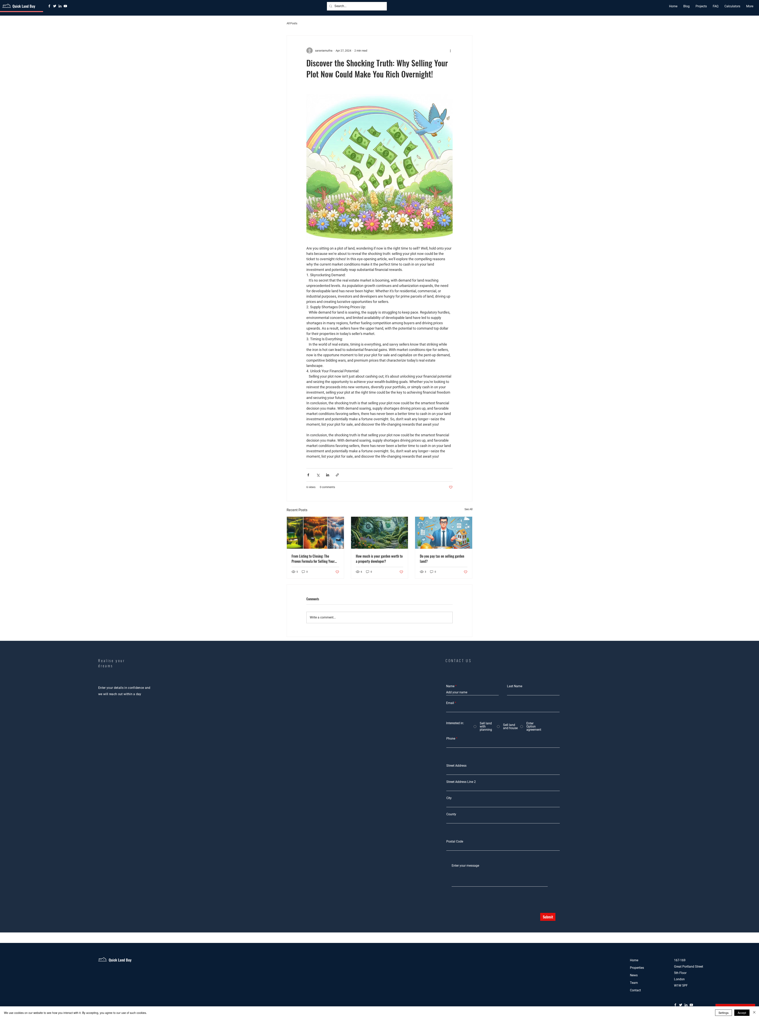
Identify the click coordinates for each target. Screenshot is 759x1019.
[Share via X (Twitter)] (318, 475)
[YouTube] (65, 6)
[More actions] (450, 50)
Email (450, 703)
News (634, 975)
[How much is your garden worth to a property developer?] (379, 533)
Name (450, 686)
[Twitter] (55, 6)
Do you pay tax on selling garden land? (442, 558)
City (449, 798)
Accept (742, 1013)
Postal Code (454, 841)
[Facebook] (49, 6)
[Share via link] (337, 475)
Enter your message (465, 865)
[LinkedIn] (60, 6)
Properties (637, 968)
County (451, 814)
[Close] (754, 1013)
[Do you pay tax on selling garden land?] (443, 533)
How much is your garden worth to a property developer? (379, 558)
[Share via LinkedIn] (327, 475)
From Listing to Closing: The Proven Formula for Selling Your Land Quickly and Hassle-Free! (313, 558)
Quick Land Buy (23, 6)
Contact (635, 990)
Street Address (456, 765)
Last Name (514, 686)
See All (468, 509)
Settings (723, 1013)
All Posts (292, 23)
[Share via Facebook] (308, 475)
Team (634, 983)
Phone (450, 738)
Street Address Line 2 (461, 781)
